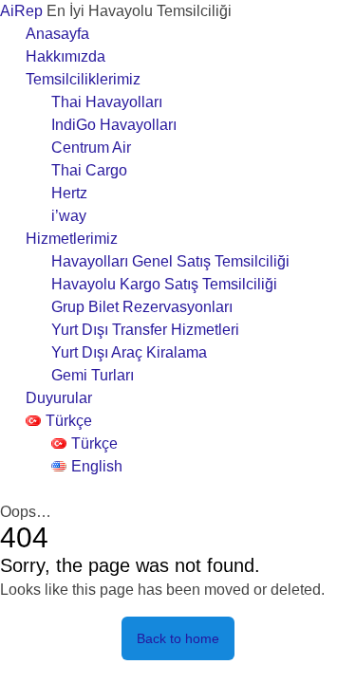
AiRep (23, 11)
